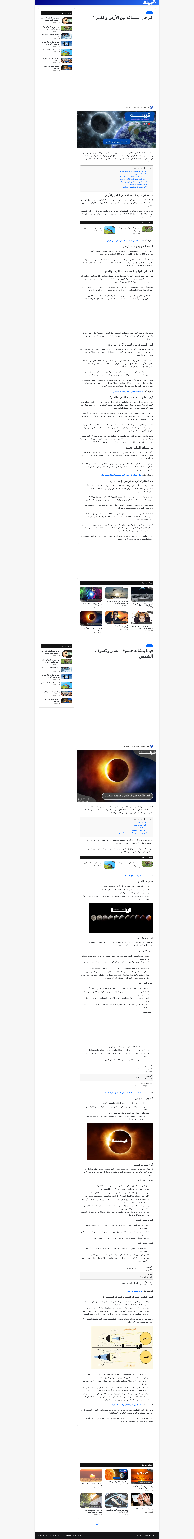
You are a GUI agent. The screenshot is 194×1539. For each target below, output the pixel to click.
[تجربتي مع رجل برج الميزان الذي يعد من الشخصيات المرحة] (116, 593)
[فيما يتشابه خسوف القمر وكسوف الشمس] (91, 618)
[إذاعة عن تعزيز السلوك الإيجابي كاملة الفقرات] (66, 60)
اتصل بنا (57, 1535)
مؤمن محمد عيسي (144, 107)
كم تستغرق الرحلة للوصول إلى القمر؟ (134, 187)
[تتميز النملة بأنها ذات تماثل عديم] (109, 230)
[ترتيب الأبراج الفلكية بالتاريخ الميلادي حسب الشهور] (91, 594)
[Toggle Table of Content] (148, 168)
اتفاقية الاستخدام (66, 1535)
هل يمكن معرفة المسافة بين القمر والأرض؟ (132, 171)
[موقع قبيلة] (149, 2)
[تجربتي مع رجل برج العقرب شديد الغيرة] (116, 617)
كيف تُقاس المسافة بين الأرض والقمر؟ (133, 182)
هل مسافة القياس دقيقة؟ (130, 184)
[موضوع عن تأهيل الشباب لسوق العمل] (66, 36)
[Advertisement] (116, 62)
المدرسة (149, 13)
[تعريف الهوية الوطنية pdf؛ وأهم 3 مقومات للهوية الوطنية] (66, 20)
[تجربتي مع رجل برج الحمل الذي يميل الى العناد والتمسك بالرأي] (142, 618)
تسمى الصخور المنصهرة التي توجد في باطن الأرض (125, 241)
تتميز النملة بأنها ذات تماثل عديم (93, 228)
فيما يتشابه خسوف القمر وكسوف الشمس (128, 391)
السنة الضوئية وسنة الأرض (137, 174)
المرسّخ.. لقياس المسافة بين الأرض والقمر (132, 176)
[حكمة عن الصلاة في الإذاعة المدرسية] (66, 67)
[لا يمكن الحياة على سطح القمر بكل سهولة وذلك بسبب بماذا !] (142, 594)
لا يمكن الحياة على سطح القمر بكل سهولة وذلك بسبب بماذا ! (121, 475)
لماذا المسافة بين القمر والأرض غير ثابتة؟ (132, 179)
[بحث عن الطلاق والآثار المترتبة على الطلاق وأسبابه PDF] (66, 43)
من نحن (52, 1535)
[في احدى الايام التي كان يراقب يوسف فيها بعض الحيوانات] (147, 229)
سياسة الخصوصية (43, 1535)
